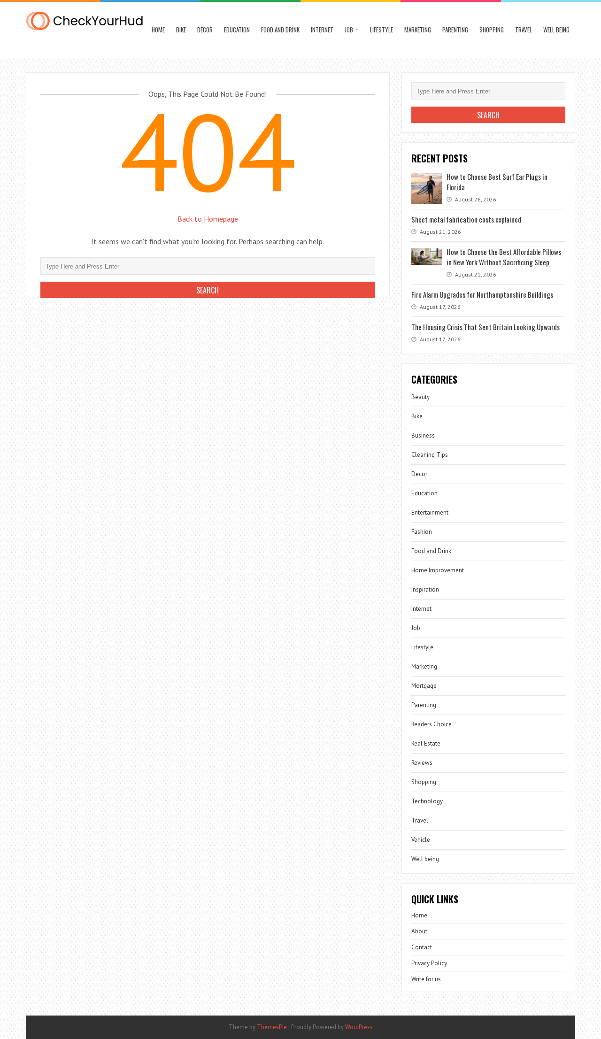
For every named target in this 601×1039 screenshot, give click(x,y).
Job (349, 29)
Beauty (420, 397)
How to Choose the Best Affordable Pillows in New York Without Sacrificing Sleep (504, 256)
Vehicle (420, 840)
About (419, 931)
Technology (427, 801)
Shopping (491, 29)
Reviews (421, 763)
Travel (523, 29)
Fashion (421, 532)
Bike (181, 29)
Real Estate (425, 743)
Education (237, 29)
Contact (421, 947)
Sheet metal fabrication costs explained (466, 219)
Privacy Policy (429, 963)
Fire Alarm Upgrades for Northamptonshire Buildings (482, 294)
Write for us (426, 979)
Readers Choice (431, 724)
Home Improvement (437, 570)
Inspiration (425, 589)
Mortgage (424, 686)
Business (423, 435)
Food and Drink (280, 29)
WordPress (359, 1027)
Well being (556, 29)
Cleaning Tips (429, 455)
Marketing (417, 29)
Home (158, 29)
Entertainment (429, 512)
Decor (205, 29)
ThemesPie (272, 1027)
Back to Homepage (207, 218)
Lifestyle (381, 29)
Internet (322, 29)
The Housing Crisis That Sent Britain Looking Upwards (485, 327)
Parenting (455, 29)
